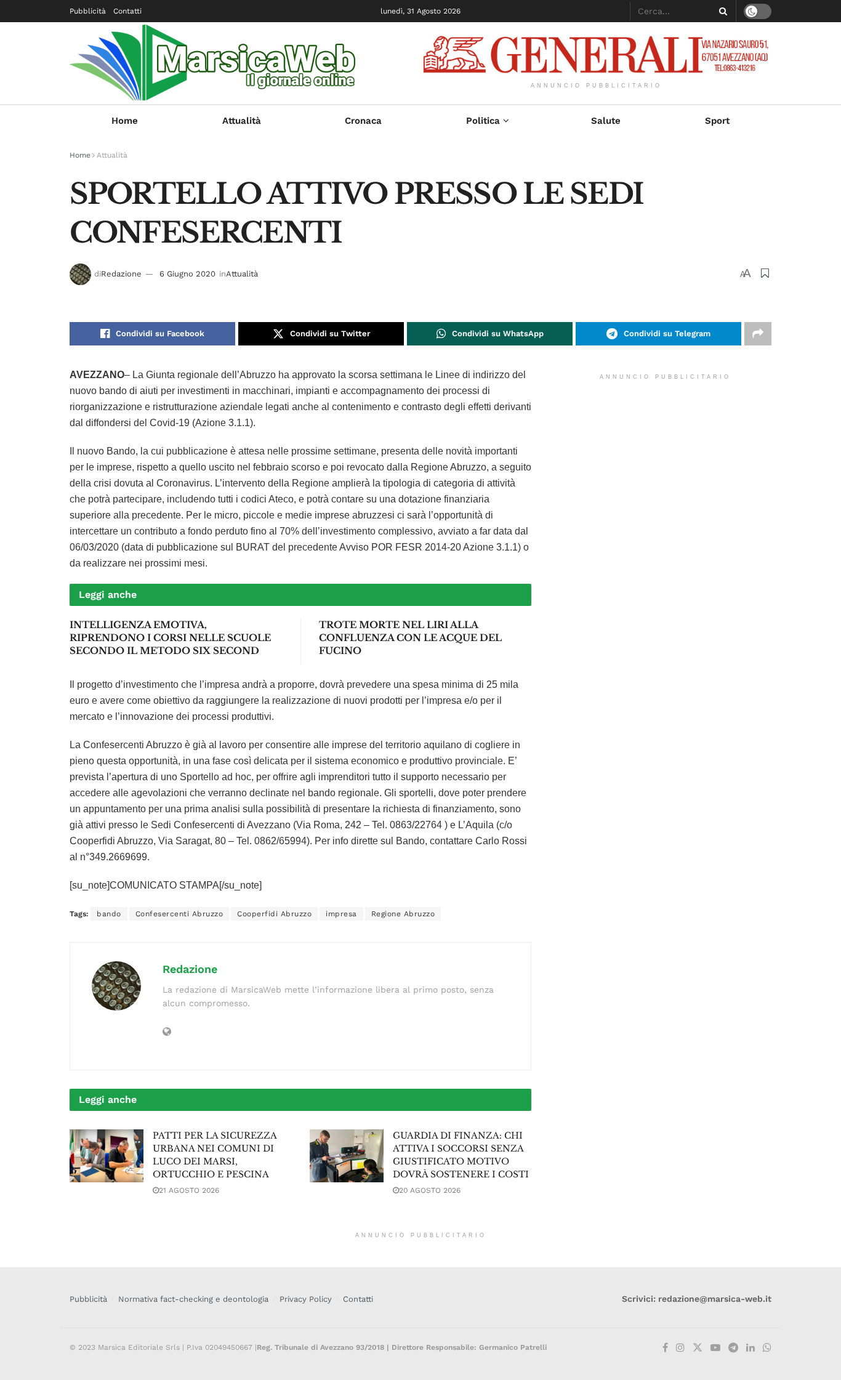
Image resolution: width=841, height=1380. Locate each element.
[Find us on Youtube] (715, 1348)
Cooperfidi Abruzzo (274, 914)
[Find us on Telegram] (733, 1348)
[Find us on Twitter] (697, 1348)
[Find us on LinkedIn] (750, 1348)
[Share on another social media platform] (757, 333)
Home (124, 120)
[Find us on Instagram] (680, 1348)
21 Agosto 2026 (189, 1190)
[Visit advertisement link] (595, 54)
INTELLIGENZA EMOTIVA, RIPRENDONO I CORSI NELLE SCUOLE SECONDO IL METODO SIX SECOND (170, 637)
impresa (341, 914)
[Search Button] (721, 11)
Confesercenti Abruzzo (179, 914)
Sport (717, 120)
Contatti (127, 11)
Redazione (121, 273)
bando (109, 914)
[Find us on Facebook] (665, 1348)
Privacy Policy (306, 1299)
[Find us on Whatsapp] (767, 1348)
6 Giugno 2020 (187, 273)
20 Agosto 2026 (430, 1190)
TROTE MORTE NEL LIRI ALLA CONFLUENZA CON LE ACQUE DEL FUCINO (410, 637)
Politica (483, 120)
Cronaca (363, 120)
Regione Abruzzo (403, 914)
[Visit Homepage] (232, 63)
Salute (606, 120)
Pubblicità (88, 11)
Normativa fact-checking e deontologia (193, 1299)
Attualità (241, 120)
